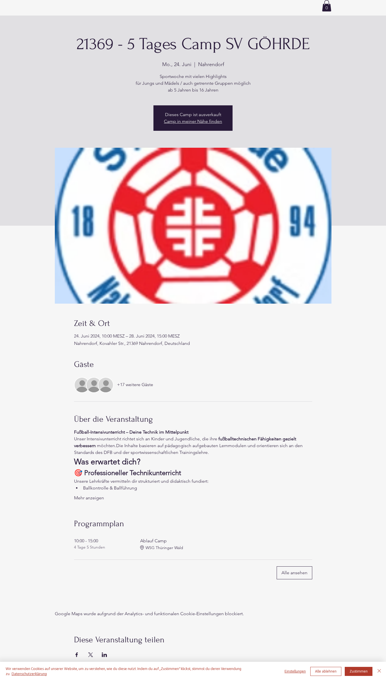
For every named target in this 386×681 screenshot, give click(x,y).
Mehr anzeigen (89, 498)
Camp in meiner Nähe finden (193, 121)
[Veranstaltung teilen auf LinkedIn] (104, 654)
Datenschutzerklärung (29, 673)
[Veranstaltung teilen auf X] (90, 654)
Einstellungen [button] (295, 671)
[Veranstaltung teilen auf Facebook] (76, 654)
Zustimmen (359, 671)
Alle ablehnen (326, 671)
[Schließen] (379, 671)
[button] (326, 6)
